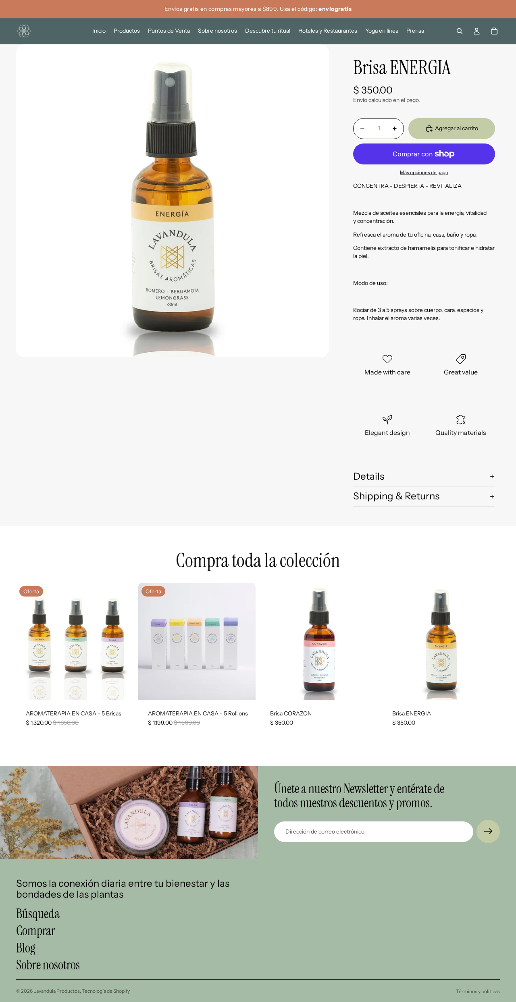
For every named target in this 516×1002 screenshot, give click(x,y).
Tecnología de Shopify (106, 991)
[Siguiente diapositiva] (121, 641)
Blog (25, 948)
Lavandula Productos (56, 991)
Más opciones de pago (424, 172)
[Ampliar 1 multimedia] (172, 200)
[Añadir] (121, 687)
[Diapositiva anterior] (28, 641)
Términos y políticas (478, 991)
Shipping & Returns (396, 496)
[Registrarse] (488, 831)
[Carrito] (494, 31)
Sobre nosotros (48, 964)
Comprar (35, 931)
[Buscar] (459, 31)
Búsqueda (38, 913)
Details (368, 476)
